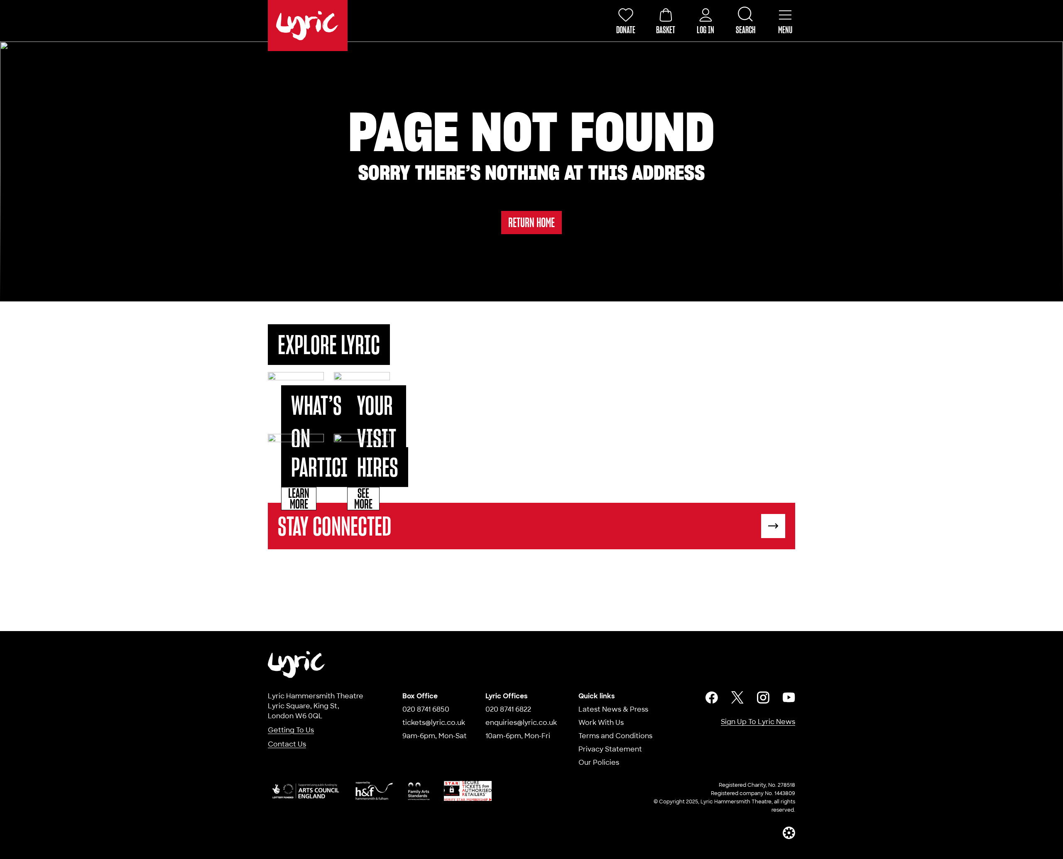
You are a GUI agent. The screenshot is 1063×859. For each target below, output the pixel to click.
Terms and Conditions (615, 736)
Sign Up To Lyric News (758, 721)
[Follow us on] (711, 697)
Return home (531, 222)
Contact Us (287, 744)
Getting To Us (291, 730)
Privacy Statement (610, 749)
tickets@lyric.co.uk (433, 722)
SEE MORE (363, 498)
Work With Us (601, 722)
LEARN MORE (298, 498)
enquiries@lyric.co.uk (521, 722)
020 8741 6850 (425, 709)
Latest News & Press (613, 709)
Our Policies (598, 762)
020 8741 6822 (508, 709)
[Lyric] (297, 664)
